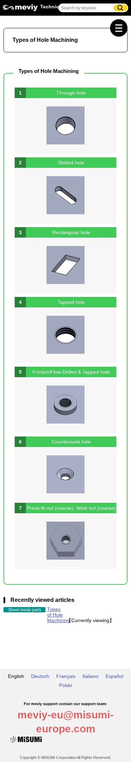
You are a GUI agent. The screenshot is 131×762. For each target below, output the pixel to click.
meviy (20, 9)
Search (121, 7)
